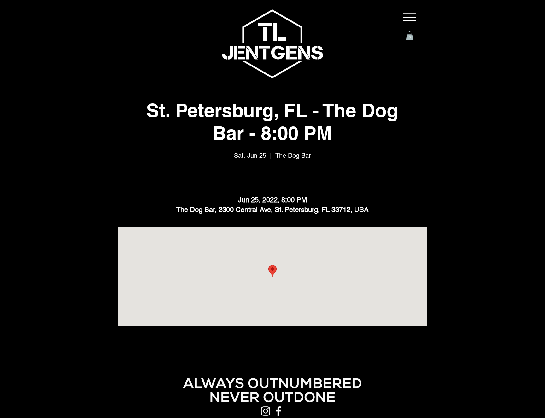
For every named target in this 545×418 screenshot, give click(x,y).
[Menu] (410, 17)
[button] (409, 35)
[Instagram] (265, 411)
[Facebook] (278, 411)
